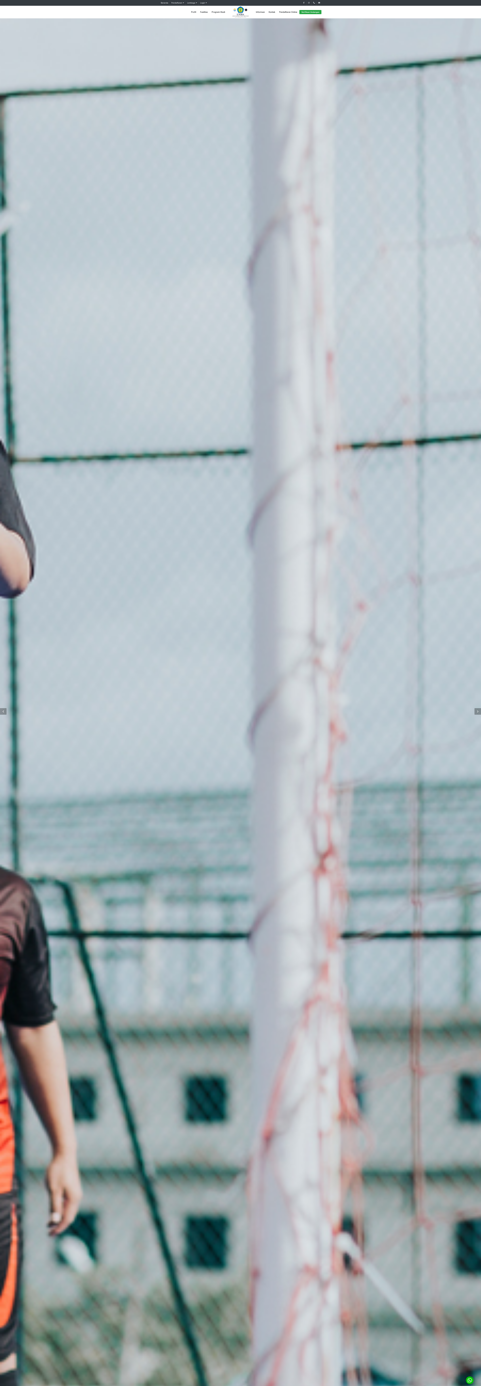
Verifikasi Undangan (310, 12)
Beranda (164, 3)
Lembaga (191, 3)
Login (202, 3)
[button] (3, 711)
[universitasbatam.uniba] (308, 3)
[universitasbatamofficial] (303, 3)
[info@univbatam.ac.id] (319, 3)
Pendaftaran (176, 3)
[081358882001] (314, 3)
